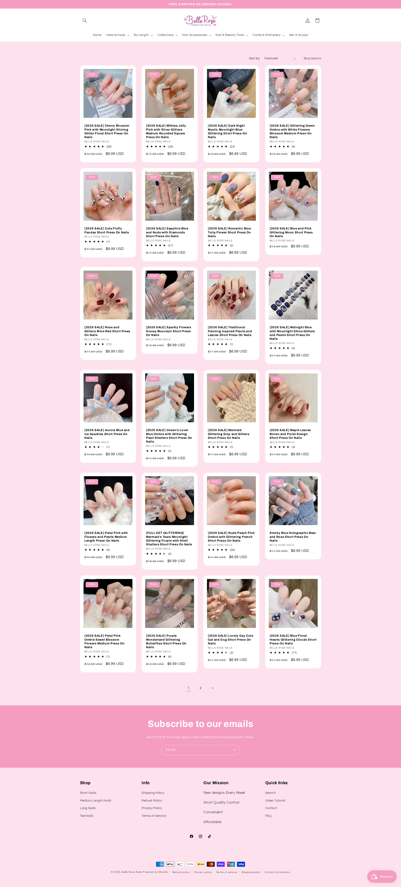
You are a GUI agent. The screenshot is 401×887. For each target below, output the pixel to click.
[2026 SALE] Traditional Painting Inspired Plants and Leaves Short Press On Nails (230, 331)
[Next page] (212, 688)
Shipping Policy (153, 792)
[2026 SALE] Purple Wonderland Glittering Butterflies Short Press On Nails (166, 641)
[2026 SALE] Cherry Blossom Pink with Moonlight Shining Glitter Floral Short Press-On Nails (106, 131)
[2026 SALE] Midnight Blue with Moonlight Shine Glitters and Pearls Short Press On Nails (292, 333)
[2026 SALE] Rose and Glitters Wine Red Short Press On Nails (107, 331)
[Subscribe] (235, 750)
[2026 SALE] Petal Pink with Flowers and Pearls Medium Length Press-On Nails (106, 536)
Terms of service (226, 872)
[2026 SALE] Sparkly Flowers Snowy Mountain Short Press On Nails (168, 331)
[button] (85, 20)
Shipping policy (250, 872)
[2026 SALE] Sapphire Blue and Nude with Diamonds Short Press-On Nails (167, 232)
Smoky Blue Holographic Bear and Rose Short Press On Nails (293, 536)
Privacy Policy (152, 808)
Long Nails (88, 808)
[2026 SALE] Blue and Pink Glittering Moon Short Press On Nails (291, 232)
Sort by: (254, 58)
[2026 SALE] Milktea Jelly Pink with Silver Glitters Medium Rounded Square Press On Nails (166, 131)
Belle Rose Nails (132, 872)
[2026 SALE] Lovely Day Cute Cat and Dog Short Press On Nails (230, 639)
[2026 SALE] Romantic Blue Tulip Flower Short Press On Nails (229, 232)
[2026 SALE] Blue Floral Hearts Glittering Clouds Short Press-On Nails (293, 639)
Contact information (277, 872)
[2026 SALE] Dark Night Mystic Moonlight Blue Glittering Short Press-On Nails (227, 131)
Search (270, 792)
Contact (271, 808)
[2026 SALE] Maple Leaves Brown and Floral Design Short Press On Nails (290, 433)
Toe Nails (87, 815)
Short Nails (88, 792)
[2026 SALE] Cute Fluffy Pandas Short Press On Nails (106, 230)
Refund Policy (152, 800)
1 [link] (189, 688)
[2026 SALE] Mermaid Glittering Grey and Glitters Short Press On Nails (228, 433)
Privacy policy (203, 872)
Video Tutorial (275, 800)
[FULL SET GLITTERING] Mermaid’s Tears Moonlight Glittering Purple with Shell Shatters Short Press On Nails (169, 538)
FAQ (268, 815)
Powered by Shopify (155, 872)
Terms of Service (154, 815)
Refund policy (181, 872)
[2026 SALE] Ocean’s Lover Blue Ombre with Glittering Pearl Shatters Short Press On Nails (169, 435)
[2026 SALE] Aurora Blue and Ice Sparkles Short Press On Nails (107, 433)
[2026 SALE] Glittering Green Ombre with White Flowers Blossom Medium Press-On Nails (292, 131)
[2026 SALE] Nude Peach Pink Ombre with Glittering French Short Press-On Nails (231, 536)
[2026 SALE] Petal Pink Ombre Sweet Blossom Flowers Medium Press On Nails (104, 641)
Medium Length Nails (95, 800)
